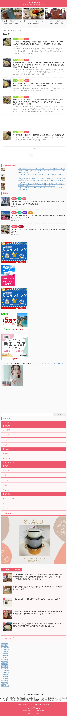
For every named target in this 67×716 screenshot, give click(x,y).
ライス (53, 72)
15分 (26, 69)
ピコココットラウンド (40, 109)
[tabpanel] (11, 16)
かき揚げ (43, 88)
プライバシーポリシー (35, 704)
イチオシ (42, 69)
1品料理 (27, 49)
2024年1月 (4, 655)
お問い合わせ (46, 704)
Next (64, 17)
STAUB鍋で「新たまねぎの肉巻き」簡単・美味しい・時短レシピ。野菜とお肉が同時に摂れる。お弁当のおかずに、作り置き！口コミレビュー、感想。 (38, 44)
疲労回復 (33, 111)
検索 (59, 414)
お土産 (7, 490)
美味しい (38, 74)
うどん (31, 88)
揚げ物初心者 (37, 90)
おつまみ (38, 49)
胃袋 (43, 74)
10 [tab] (42, 27)
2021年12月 (5, 686)
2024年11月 (5, 650)
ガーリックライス (26, 72)
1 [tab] (26, 27)
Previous (2, 17)
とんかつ (45, 107)
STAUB (7, 426)
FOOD (7, 449)
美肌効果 (47, 111)
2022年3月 (4, 680)
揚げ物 (30, 90)
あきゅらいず (9, 462)
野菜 (29, 53)
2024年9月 (4, 651)
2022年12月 (5, 670)
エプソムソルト (9, 498)
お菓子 (7, 445)
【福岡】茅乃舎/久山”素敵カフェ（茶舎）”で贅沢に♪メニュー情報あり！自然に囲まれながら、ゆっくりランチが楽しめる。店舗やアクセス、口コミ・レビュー (42, 180)
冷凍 (33, 51)
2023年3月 (4, 665)
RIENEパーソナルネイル (54, 363)
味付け (42, 51)
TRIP (6, 466)
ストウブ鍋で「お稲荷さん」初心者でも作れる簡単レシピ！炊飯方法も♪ (38, 135)
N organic (8, 513)
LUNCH (7, 453)
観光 (6, 475)
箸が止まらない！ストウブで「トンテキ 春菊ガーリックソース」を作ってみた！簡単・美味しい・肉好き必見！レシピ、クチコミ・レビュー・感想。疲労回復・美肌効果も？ (38, 102)
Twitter (19, 704)
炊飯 (30, 140)
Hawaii (7, 470)
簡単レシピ (18, 53)
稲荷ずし (39, 140)
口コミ (37, 51)
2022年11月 (5, 672)
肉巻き (25, 53)
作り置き (17, 51)
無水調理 (7, 430)
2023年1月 (4, 669)
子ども (47, 51)
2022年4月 (4, 678)
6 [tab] (35, 27)
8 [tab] (38, 27)
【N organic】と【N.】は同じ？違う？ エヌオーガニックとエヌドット (40, 174)
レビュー (59, 72)
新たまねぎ (53, 51)
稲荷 (34, 140)
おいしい (37, 88)
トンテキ (29, 109)
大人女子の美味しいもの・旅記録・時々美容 (33, 710)
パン (6, 440)
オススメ (49, 49)
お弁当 (43, 49)
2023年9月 (4, 661)
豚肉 (52, 111)
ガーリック (49, 69)
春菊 (26, 111)
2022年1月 (4, 684)
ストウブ (55, 49)
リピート (50, 109)
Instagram (25, 704)
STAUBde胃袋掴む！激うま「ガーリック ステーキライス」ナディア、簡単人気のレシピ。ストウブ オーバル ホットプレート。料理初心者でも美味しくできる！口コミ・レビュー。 (38, 65)
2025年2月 (4, 644)
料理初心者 (23, 74)
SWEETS (7, 458)
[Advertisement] (33, 122)
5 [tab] (33, 27)
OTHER (7, 494)
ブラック (48, 72)
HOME (7, 423)
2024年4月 (4, 653)
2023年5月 (4, 663)
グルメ (7, 480)
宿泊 (6, 485)
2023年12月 (5, 657)
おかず (7, 435)
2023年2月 (4, 667)
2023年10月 (5, 659)
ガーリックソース (54, 107)
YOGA (6, 508)
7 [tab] (36, 27)
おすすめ (36, 69)
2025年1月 (4, 646)
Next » (34, 149)
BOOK (6, 503)
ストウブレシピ (58, 88)
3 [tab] (29, 27)
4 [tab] (31, 27)
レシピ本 (57, 109)
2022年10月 (5, 674)
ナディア (41, 72)
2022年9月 (4, 676)
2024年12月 (5, 648)
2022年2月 (4, 682)
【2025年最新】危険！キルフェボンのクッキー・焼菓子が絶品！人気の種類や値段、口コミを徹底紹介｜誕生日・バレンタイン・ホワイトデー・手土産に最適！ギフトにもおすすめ (41, 170)
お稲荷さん (39, 137)
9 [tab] (40, 27)
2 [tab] (28, 27)
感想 (17, 74)
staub (32, 49)
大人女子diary (34, 2)
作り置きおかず (26, 51)
